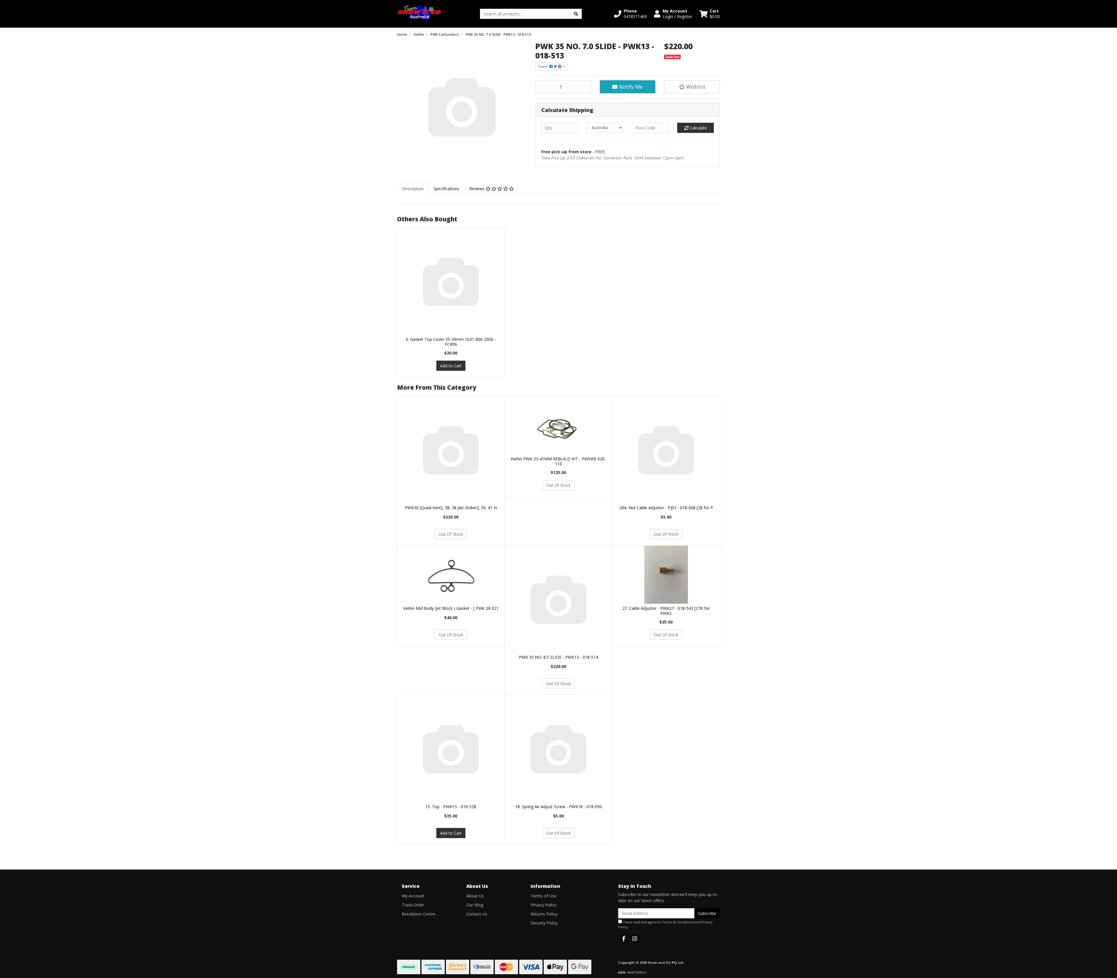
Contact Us (476, 914)
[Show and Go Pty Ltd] (419, 13)
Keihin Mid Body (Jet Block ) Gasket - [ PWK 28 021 (451, 608)
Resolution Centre (418, 914)
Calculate (698, 128)
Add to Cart (451, 365)
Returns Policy (544, 914)
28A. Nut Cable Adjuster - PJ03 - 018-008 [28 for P (666, 507)
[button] (630, 13)
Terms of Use (543, 896)
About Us (475, 896)
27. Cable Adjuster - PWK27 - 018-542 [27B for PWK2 (666, 610)
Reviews (477, 188)
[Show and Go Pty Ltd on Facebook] (623, 938)
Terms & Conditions (678, 922)
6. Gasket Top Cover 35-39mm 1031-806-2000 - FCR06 (451, 341)
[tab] (412, 188)
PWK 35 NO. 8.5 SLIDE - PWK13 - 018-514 (558, 657)
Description (413, 188)
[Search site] (576, 14)
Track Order (413, 905)
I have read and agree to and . (665, 924)
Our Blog (474, 905)
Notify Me (630, 86)
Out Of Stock (451, 534)
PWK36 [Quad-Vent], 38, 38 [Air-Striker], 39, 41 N (451, 507)
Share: (543, 66)
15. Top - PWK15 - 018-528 (450, 806)
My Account (413, 896)
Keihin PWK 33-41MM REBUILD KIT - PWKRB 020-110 (558, 461)
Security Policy (544, 923)
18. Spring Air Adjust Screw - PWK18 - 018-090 (558, 806)
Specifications (446, 188)
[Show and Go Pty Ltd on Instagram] (634, 938)
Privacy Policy (543, 905)
